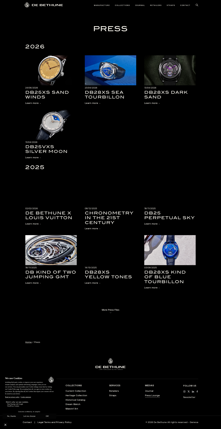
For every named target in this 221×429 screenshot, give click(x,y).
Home (28, 342)
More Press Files (110, 310)
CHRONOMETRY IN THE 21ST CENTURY (109, 218)
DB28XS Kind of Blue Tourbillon (165, 277)
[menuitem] (102, 5)
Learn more (32, 103)
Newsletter (189, 397)
